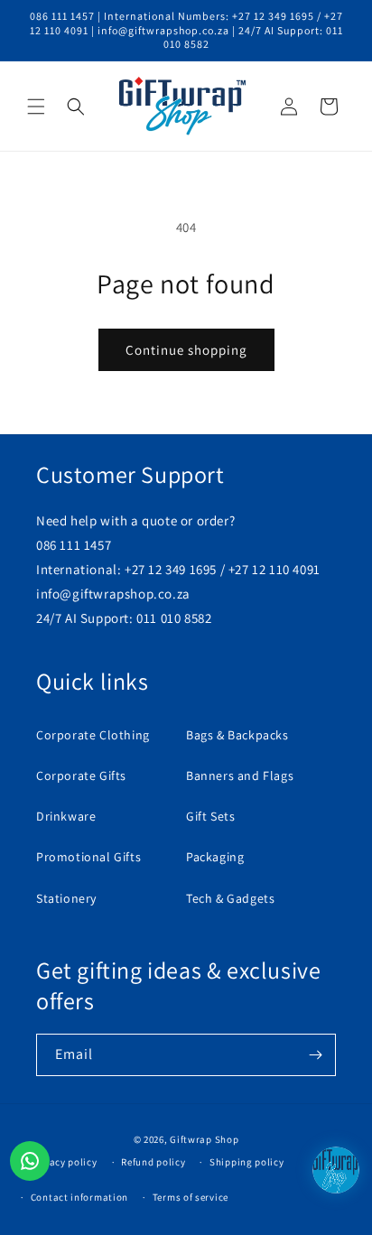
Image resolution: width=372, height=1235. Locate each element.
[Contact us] (30, 1161)
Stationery (66, 898)
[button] (36, 106)
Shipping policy (246, 1162)
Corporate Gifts (81, 775)
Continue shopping (186, 349)
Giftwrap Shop (204, 1139)
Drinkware (66, 816)
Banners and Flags (239, 775)
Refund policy (153, 1162)
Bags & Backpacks (237, 735)
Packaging (215, 857)
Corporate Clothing (93, 735)
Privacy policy (64, 1162)
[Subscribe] (315, 1055)
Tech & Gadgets (230, 898)
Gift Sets (210, 816)
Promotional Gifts (88, 857)
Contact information (79, 1197)
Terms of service (190, 1197)
